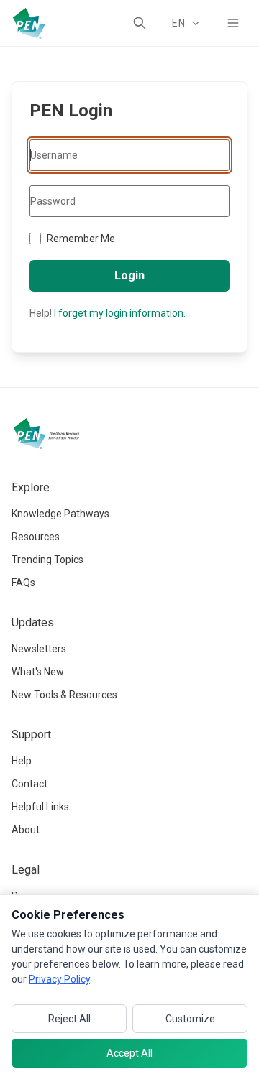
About (26, 829)
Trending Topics (47, 559)
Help (22, 761)
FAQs (23, 582)
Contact (29, 783)
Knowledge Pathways (60, 513)
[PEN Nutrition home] (29, 23)
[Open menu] (233, 23)
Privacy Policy (59, 979)
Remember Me (81, 238)
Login (129, 275)
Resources (36, 536)
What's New (38, 671)
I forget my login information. (120, 313)
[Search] (139, 23)
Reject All (69, 1018)
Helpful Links (40, 806)
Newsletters (39, 648)
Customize (190, 1018)
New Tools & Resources (64, 694)
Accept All (129, 1053)
